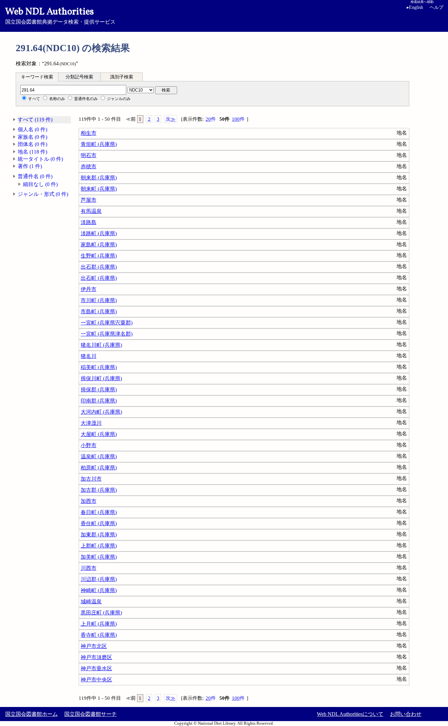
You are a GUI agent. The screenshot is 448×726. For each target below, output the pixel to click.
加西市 (88, 501)
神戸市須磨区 (96, 657)
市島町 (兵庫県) (99, 311)
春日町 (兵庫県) (99, 512)
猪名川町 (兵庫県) (101, 345)
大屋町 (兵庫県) (99, 434)
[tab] (37, 77)
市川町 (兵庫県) (99, 300)
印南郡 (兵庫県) (99, 401)
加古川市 (91, 479)
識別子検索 (121, 76)
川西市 (88, 568)
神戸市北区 (94, 646)
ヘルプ (436, 7)
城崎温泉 (91, 601)
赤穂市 (88, 166)
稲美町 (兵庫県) (99, 367)
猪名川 (88, 356)
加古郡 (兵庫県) (99, 490)
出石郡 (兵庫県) (99, 267)
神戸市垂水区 (96, 668)
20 (211, 119)
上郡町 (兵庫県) (99, 546)
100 (238, 119)
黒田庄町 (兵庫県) (101, 612)
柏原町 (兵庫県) (99, 467)
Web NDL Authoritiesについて (350, 714)
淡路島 (88, 222)
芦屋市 (88, 200)
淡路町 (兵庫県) (99, 233)
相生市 (88, 133)
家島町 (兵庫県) (99, 244)
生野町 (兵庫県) (99, 256)
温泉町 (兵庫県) (99, 456)
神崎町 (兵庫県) (99, 590)
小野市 (88, 445)
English (415, 7)
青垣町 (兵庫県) (99, 144)
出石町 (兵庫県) (99, 278)
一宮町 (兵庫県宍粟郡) (106, 322)
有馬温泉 (91, 211)
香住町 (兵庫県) (99, 523)
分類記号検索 (79, 76)
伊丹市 (88, 289)
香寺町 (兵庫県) (99, 635)
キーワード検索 (37, 76)
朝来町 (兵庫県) (99, 189)
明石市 (88, 155)
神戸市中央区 (96, 679)
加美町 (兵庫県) (99, 557)
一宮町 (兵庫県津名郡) (106, 334)
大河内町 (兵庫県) (101, 412)
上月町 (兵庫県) (99, 624)
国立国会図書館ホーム (31, 714)
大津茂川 (91, 423)
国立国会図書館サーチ (90, 714)
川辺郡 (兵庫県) (99, 579)
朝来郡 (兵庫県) (99, 177)
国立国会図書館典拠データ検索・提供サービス (60, 15)
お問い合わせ (405, 714)
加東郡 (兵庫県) (99, 534)
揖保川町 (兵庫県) (101, 378)
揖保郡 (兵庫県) (99, 389)
